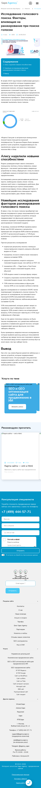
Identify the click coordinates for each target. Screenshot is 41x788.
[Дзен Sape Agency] (15, 571)
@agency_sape (24, 746)
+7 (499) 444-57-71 (24, 3)
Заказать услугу (17, 407)
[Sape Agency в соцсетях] (25, 571)
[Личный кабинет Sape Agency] (30, 3)
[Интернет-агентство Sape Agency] (9, 3)
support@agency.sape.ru (20, 735)
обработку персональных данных (27, 555)
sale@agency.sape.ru (20, 741)
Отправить (20, 551)
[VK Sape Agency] (20, 571)
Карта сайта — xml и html (18, 465)
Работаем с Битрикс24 (20, 756)
